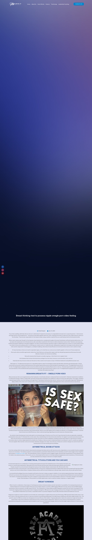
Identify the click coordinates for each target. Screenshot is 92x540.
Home (28, 4)
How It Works (41, 4)
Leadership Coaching (63, 4)
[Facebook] (2, 266)
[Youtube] (2, 273)
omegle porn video (20, 453)
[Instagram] (2, 270)
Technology (54, 4)
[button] (79, 4)
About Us (34, 4)
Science (48, 4)
